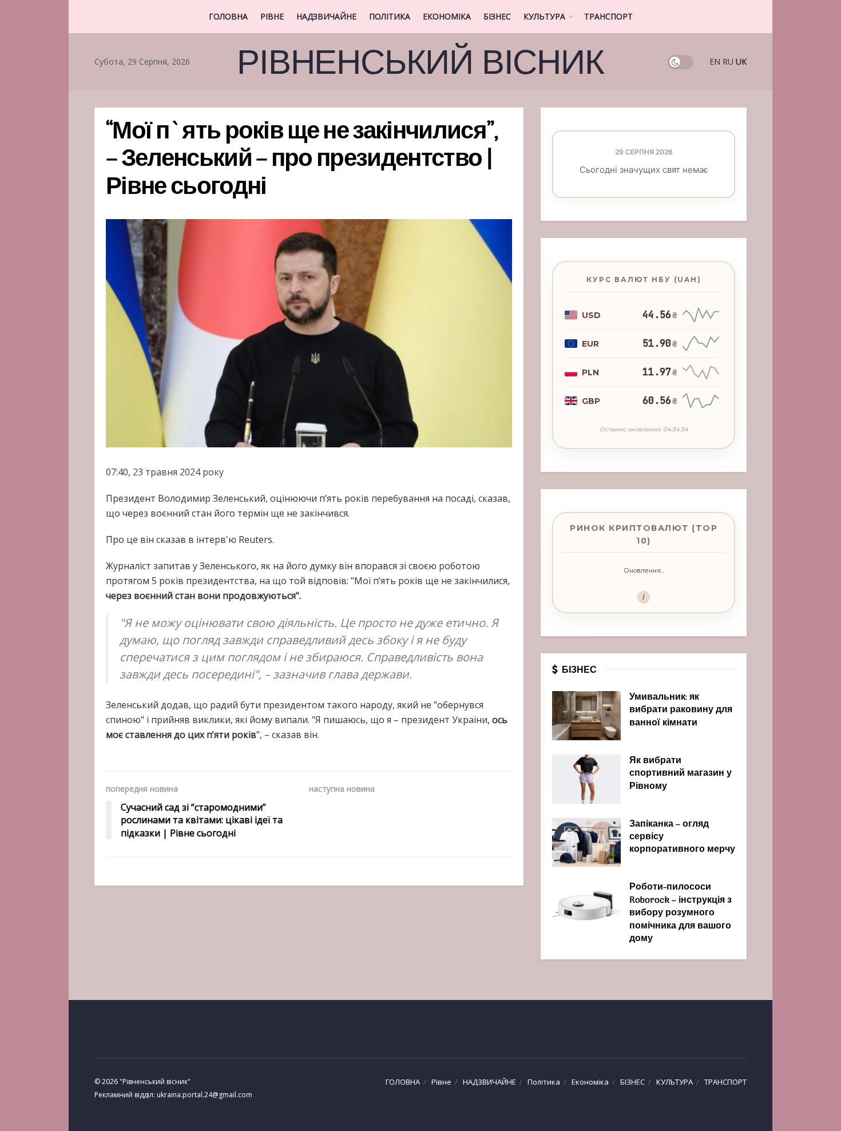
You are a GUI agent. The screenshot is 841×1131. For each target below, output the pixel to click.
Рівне (272, 16)
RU (728, 61)
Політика (389, 16)
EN (714, 61)
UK (741, 61)
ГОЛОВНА (228, 16)
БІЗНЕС (497, 16)
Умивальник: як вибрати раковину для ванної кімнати (680, 710)
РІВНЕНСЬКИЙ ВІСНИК (420, 62)
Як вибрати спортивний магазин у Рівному (680, 773)
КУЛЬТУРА (544, 16)
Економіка (447, 16)
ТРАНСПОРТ (608, 16)
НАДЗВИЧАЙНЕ (326, 16)
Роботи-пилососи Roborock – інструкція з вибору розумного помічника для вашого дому (680, 913)
